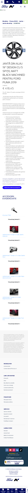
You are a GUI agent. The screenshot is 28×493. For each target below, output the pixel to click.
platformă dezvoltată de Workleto (14, 476)
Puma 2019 (13, 21)
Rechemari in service (9, 418)
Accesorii (6, 416)
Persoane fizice (8, 399)
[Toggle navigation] (25, 6)
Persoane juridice (8, 402)
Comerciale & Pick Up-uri (10, 368)
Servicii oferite (7, 411)
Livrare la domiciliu (8, 387)
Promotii (6, 378)
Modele (5, 21)
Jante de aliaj (7, 23)
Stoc (5, 380)
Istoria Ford (7, 433)
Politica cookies (14, 474)
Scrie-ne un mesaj (8, 385)
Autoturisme (7, 366)
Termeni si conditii (13, 471)
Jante (21, 21)
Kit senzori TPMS (7, 215)
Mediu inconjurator (8, 435)
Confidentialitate (13, 472)
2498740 (17, 23)
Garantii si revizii (8, 414)
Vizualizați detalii (13, 219)
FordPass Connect (8, 421)
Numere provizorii (8, 390)
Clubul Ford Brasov (8, 437)
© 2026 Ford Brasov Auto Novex (14, 469)
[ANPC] (14, 462)
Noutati (6, 430)
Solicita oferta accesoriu (12, 187)
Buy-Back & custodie (9, 383)
